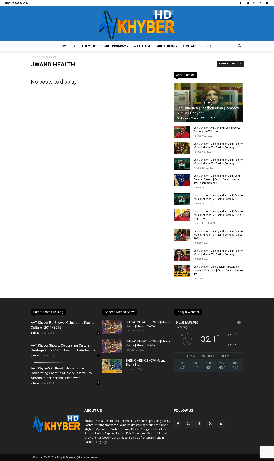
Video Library (166, 46)
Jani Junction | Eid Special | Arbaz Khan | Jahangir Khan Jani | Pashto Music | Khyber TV (218, 270)
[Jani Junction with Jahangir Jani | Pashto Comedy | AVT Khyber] (182, 132)
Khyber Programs (114, 46)
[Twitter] (260, 3)
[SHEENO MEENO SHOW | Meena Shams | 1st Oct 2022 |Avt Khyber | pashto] (112, 366)
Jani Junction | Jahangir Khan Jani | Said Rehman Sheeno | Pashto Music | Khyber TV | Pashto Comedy (217, 179)
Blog (210, 46)
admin (35, 332)
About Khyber (84, 46)
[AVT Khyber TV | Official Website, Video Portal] (137, 23)
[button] (239, 46)
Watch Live (142, 46)
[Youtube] (267, 3)
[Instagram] (247, 3)
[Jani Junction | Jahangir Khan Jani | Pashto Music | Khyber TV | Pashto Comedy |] (182, 148)
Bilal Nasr (182, 118)
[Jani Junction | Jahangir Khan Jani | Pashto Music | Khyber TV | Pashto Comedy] (182, 199)
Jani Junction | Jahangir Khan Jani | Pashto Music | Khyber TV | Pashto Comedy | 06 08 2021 (218, 234)
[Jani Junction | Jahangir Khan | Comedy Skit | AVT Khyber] (208, 102)
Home (64, 46)
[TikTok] (254, 3)
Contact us (192, 46)
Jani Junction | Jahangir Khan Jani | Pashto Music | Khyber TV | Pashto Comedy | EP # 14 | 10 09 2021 (218, 215)
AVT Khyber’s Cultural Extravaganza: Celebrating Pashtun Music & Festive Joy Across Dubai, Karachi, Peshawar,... (61, 373)
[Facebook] (240, 3)
